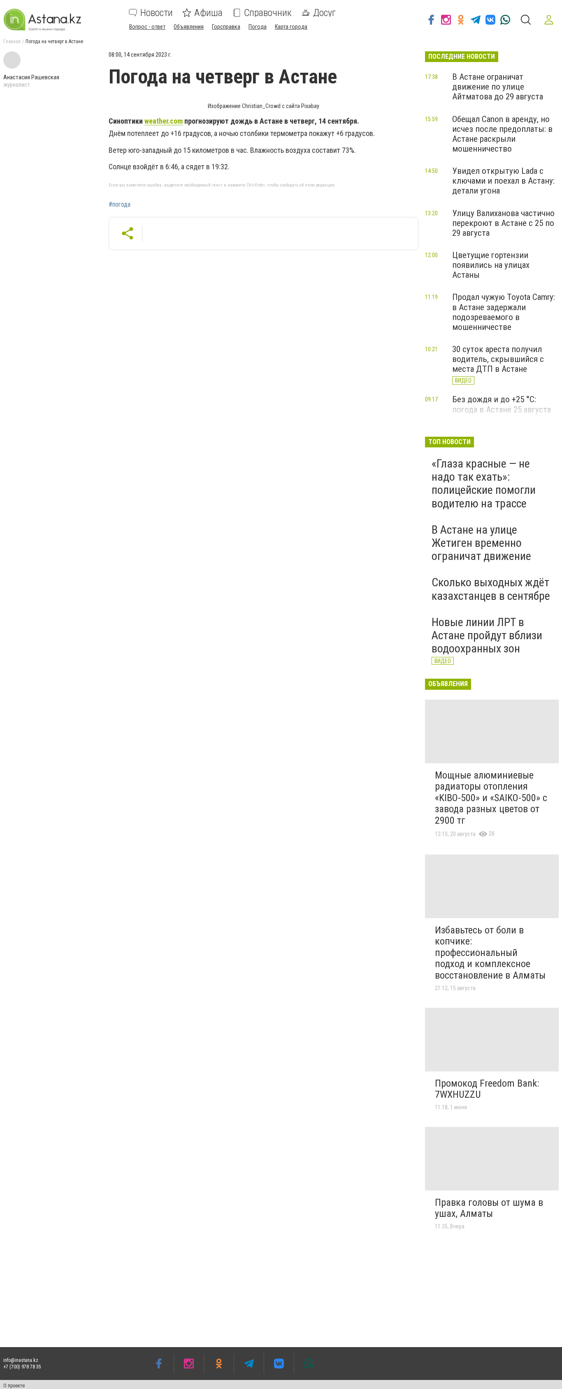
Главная (12, 41)
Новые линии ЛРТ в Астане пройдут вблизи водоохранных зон (487, 635)
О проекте (14, 1386)
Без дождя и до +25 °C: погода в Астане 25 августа (501, 404)
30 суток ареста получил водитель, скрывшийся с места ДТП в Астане (498, 359)
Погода (257, 26)
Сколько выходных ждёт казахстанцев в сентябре (491, 589)
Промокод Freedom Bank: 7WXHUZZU (487, 1089)
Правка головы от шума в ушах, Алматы (489, 1208)
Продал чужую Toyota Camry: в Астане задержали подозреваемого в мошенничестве (503, 312)
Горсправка (226, 26)
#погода (119, 204)
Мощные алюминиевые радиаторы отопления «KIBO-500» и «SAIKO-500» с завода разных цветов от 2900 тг (491, 797)
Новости (156, 13)
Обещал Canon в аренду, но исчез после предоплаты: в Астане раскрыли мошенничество (502, 134)
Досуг (324, 13)
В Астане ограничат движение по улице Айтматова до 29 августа (497, 86)
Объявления (189, 26)
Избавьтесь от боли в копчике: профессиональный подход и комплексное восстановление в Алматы (490, 952)
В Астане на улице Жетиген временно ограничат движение (481, 543)
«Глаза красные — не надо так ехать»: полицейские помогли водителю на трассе (484, 483)
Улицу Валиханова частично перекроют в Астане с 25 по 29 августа (503, 223)
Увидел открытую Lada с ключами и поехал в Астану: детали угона (503, 181)
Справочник (268, 13)
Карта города (291, 26)
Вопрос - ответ (147, 26)
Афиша (208, 13)
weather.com (163, 121)
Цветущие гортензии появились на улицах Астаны (490, 265)
